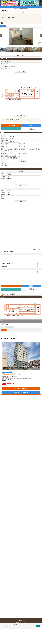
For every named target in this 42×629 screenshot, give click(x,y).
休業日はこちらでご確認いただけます (7, 381)
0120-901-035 (10, 384)
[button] (3, 49)
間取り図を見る (12, 141)
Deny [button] (34, 626)
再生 (2, 324)
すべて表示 (3, 326)
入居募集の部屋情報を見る (21, 71)
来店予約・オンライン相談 (31, 126)
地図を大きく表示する (36, 249)
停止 (7, 324)
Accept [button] (38, 626)
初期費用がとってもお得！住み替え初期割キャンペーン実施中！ (11, 7)
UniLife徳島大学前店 (7, 372)
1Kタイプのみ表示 (10, 326)
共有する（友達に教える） (32, 129)
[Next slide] (41, 35)
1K (3, 329)
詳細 (21, 185)
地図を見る (12, 136)
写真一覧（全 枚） (21, 55)
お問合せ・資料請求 (11, 125)
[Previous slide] (1, 35)
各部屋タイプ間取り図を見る (21, 115)
